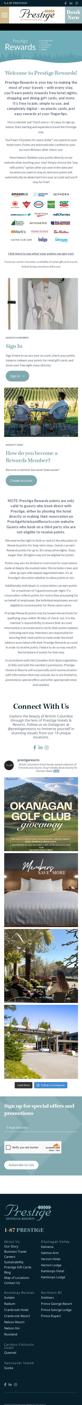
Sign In (15, 376)
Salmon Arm (50, 1253)
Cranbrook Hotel (16, 1310)
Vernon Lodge (51, 1265)
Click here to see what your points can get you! (41, 253)
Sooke (8, 1368)
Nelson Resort (14, 1322)
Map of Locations (16, 1278)
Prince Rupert (51, 1316)
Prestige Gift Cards (17, 1267)
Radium (9, 1304)
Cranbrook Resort (17, 1316)
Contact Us (12, 1283)
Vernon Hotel (50, 1259)
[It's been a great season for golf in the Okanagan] (41, 814)
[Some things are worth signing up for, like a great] (41, 890)
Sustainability (13, 1262)
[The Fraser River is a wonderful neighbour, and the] (41, 1042)
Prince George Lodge (56, 1310)
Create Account (21, 481)
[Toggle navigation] (5, 15)
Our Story (11, 1246)
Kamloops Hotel (52, 1271)
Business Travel (15, 1252)
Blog (7, 1272)
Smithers (47, 1297)
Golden (9, 1297)
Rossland (10, 1334)
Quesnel (10, 1353)
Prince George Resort (56, 1304)
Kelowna (47, 1247)
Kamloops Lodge (53, 1277)
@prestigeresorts (22, 728)
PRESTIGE (17, 3)
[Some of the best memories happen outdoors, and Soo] (41, 966)
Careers (9, 1257)
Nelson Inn (12, 1328)
